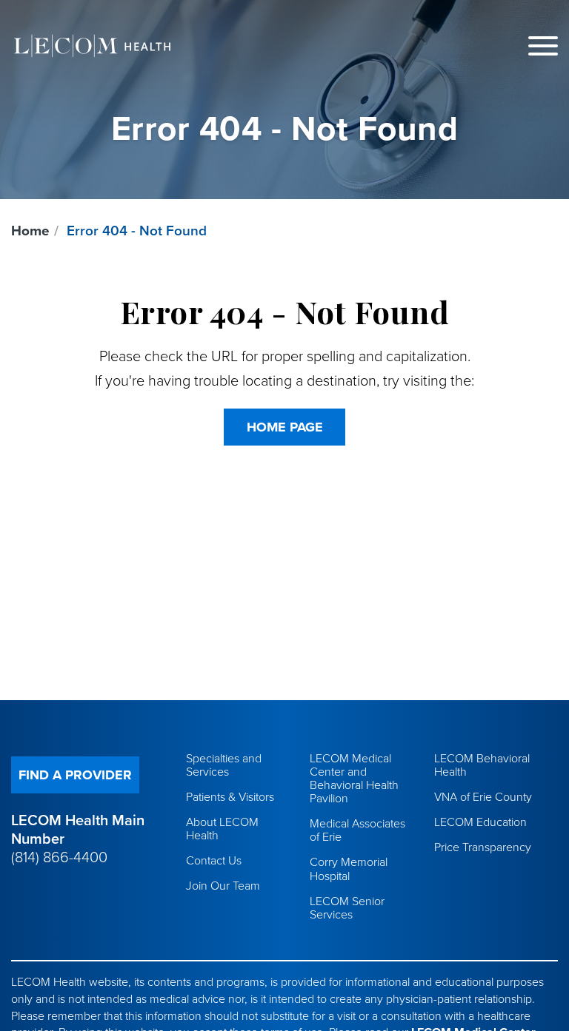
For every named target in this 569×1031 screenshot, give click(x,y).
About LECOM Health (222, 829)
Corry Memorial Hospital (348, 869)
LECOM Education (480, 822)
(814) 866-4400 (59, 858)
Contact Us (214, 860)
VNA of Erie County (483, 797)
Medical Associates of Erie (357, 830)
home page (285, 427)
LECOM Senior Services (347, 908)
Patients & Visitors (230, 797)
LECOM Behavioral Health (482, 765)
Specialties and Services (224, 765)
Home (30, 231)
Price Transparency (482, 847)
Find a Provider (75, 775)
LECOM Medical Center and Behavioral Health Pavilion (354, 778)
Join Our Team (223, 886)
